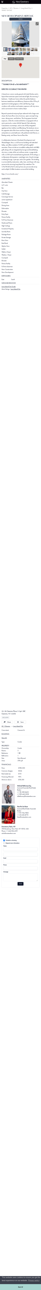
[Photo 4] (16, 49)
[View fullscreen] (37, 23)
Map (5, 59)
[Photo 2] (9, 49)
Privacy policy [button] (34, 1280)
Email (4, 858)
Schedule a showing (11, 840)
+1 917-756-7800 (23, 813)
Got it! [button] (20, 1287)
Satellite (11, 59)
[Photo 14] (24, 53)
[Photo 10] (9, 53)
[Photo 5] (20, 49)
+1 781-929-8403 (23, 792)
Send (20, 884)
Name (5, 846)
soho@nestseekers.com (9, 833)
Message (5, 872)
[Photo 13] (20, 53)
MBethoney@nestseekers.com (26, 796)
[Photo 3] (13, 49)
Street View (19, 59)
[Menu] (2, 2)
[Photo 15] (28, 53)
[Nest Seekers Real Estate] (20, 1)
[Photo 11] (13, 53)
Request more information (12, 843)
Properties (5, 8)
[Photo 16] (31, 53)
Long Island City (26, 8)
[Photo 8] (32, 49)
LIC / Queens (14, 8)
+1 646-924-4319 (12, 831)
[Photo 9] (35, 49)
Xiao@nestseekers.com (24, 817)
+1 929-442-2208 (23, 794)
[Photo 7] (28, 49)
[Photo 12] (16, 53)
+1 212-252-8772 (22, 815)
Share (9, 722)
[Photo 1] (5, 49)
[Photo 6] (24, 49)
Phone (5, 865)
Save (22, 722)
